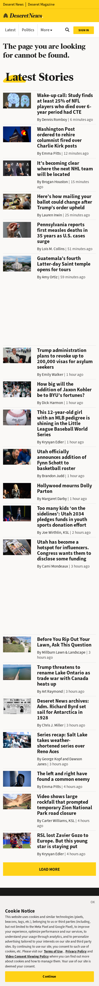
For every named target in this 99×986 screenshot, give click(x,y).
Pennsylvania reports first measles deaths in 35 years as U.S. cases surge (62, 233)
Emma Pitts (51, 153)
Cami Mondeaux (55, 566)
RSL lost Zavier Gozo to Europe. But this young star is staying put (62, 841)
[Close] (92, 903)
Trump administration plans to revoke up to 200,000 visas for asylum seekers (65, 358)
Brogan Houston (55, 181)
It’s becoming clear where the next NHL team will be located (65, 169)
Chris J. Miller (52, 725)
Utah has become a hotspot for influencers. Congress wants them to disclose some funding (64, 550)
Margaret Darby (54, 498)
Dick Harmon (52, 402)
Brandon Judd (53, 475)
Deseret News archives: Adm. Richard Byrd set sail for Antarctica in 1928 (63, 709)
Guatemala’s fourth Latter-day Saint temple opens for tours (63, 264)
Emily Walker (52, 374)
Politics (28, 30)
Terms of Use (53, 951)
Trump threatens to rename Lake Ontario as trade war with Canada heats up (63, 675)
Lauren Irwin (52, 215)
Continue (49, 976)
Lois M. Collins (53, 248)
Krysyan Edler (53, 442)
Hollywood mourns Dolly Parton (64, 488)
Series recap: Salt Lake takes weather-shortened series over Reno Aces (62, 743)
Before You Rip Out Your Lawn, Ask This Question (64, 642)
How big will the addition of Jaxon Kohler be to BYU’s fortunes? (64, 390)
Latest (10, 30)
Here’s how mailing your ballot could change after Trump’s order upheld (64, 202)
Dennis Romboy (54, 119)
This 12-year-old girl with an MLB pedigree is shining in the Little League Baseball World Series (63, 423)
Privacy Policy (76, 951)
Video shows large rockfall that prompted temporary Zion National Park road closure (64, 805)
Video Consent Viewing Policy (27, 956)
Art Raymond (52, 691)
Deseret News (13, 4)
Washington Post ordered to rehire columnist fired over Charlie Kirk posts (59, 137)
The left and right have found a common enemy (63, 776)
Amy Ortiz (49, 277)
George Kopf (52, 759)
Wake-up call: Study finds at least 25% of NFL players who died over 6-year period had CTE (65, 104)
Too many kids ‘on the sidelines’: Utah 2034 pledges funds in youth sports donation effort (62, 516)
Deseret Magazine (41, 4)
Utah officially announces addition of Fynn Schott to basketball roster (61, 460)
